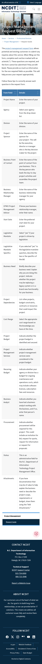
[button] (32, 9)
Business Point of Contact (10, 161)
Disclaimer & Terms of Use (27, 649)
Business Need (9, 266)
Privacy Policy (14, 653)
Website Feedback (25, 644)
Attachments (9, 478)
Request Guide (11, 522)
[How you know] (20, 2)
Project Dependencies (9, 301)
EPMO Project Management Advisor (9, 209)
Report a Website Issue (21, 583)
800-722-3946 (21, 576)
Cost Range (8, 319)
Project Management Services (9, 352)
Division (7, 123)
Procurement (9, 422)
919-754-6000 (20, 573)
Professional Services (24, 38)
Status (6, 455)
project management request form (19, 48)
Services (11, 38)
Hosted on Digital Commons (21, 659)
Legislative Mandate (8, 235)
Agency (6, 109)
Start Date (8, 219)
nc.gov (13, 644)
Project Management (11, 42)
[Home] (14, 7)
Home (4, 38)
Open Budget (27, 653)
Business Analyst (7, 401)
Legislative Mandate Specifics (8, 249)
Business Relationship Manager (9, 192)
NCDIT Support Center (21, 570)
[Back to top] (36, 534)
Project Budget (7, 338)
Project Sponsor (7, 135)
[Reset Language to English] (28, 2)
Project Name (9, 99)
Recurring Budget (7, 371)
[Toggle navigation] (39, 9)
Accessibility (10, 649)
